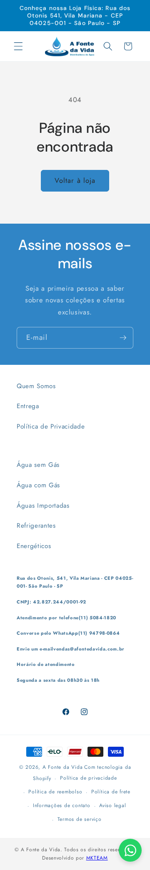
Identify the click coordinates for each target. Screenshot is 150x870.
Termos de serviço (80, 819)
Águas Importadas (43, 505)
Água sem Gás (38, 464)
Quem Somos (36, 386)
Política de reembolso (55, 791)
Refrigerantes (36, 525)
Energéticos (34, 546)
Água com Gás (38, 485)
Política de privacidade (88, 778)
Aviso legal (112, 805)
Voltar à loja (75, 180)
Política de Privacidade (51, 426)
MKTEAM (97, 858)
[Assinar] (123, 338)
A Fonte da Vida (62, 767)
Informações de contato (61, 805)
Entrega (28, 406)
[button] (18, 46)
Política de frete (110, 791)
